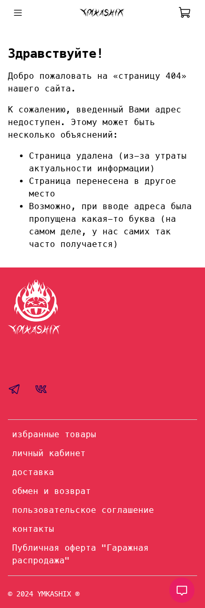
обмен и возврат (51, 491)
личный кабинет (49, 453)
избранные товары (54, 434)
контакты (33, 529)
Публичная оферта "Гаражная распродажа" (80, 554)
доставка (33, 472)
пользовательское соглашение (83, 510)
